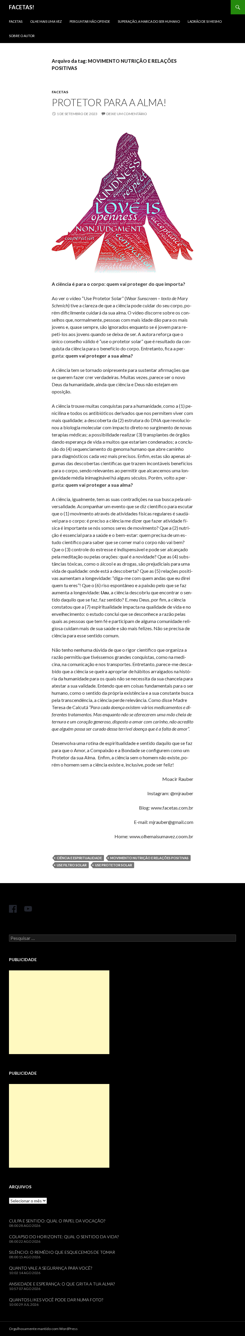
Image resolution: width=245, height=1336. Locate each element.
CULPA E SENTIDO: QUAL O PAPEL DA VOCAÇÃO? (57, 1220)
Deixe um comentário (126, 114)
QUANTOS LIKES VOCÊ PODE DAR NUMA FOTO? (56, 1299)
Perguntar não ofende (90, 21)
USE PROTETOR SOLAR (113, 865)
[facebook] (13, 909)
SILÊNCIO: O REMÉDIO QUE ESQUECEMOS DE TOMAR (62, 1252)
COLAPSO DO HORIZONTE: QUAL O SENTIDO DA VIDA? (64, 1236)
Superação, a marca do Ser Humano (149, 21)
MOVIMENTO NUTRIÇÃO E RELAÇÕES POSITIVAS (149, 858)
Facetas (15, 21)
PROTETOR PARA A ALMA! (109, 102)
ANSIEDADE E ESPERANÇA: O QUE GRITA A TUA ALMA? (62, 1283)
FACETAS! (21, 7)
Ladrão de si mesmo (205, 21)
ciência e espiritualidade (79, 858)
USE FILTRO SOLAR (72, 865)
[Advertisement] (59, 1012)
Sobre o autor (22, 36)
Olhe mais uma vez (46, 21)
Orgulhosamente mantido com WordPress (43, 1328)
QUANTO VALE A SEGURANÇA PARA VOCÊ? (50, 1268)
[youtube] (28, 909)
